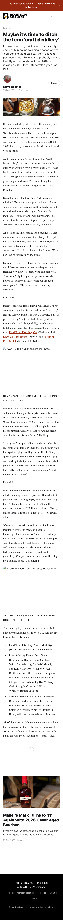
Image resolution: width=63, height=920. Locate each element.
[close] (59, 5)
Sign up (53, 893)
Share (54, 83)
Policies (42, 893)
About (11, 893)
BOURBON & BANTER (27, 883)
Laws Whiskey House (15, 336)
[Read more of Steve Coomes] (7, 78)
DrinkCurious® (27, 887)
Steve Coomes (12, 86)
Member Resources (26, 893)
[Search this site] (52, 15)
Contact (33, 898)
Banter (7, 28)
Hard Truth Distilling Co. (23, 332)
